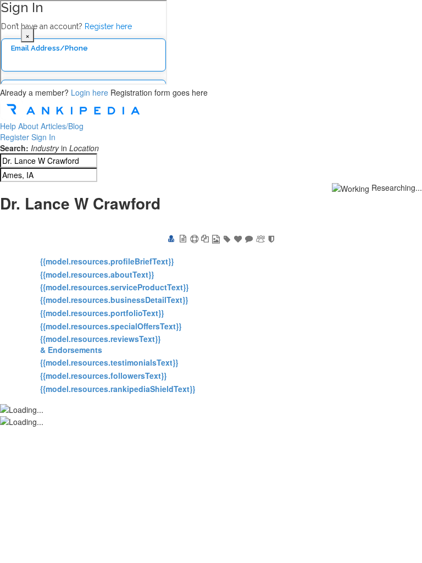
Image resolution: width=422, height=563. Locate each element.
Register (14, 136)
